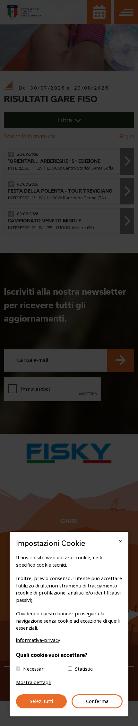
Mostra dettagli (33, 682)
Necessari (34, 669)
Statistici (84, 669)
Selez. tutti (41, 701)
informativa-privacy (38, 640)
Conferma (97, 701)
